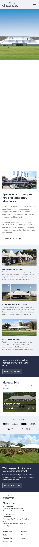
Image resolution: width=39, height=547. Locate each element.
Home (5, 535)
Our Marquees (7, 541)
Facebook (23, 534)
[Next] (33, 408)
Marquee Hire (7, 538)
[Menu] (35, 4)
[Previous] (28, 408)
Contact (5, 545)
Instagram (23, 538)
